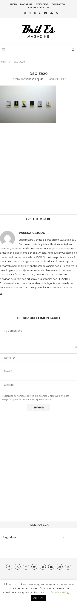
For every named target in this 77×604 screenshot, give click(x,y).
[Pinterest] (35, 13)
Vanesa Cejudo (34, 79)
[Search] (73, 49)
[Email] (45, 13)
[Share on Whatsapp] (45, 219)
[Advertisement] (38, 170)
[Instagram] (30, 13)
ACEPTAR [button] (38, 598)
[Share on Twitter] (37, 219)
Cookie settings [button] (60, 592)
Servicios (42, 4)
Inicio (13, 4)
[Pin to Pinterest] (41, 219)
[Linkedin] (40, 13)
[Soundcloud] (51, 13)
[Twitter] (25, 13)
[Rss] (57, 13)
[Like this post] (29, 219)
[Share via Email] (48, 219)
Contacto (58, 4)
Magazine (26, 4)
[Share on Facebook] (33, 219)
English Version (38, 7)
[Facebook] (20, 13)
